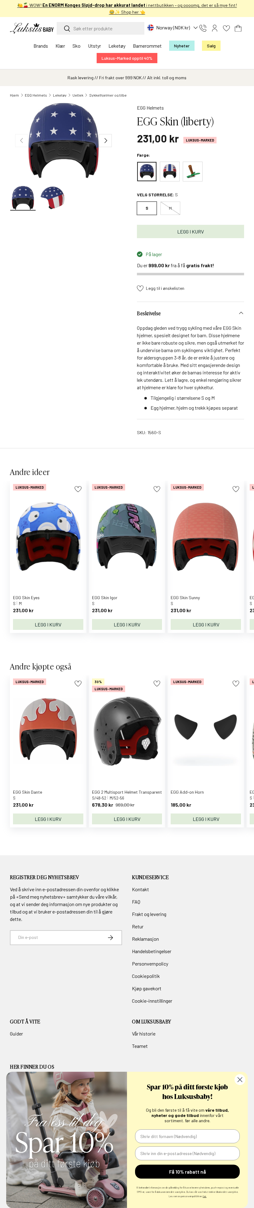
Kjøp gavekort (146, 988)
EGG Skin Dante (27, 792)
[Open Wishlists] (226, 28)
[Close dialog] (239, 1079)
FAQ (136, 902)
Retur (137, 926)
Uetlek (77, 95)
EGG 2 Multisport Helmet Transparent (127, 792)
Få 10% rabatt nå (187, 1172)
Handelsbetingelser (151, 951)
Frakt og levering (149, 914)
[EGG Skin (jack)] (170, 171)
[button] (238, 28)
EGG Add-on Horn (187, 792)
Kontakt (140, 889)
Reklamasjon (145, 939)
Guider (16, 1033)
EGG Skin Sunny (185, 597)
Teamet (140, 1046)
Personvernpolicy (150, 963)
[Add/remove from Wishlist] (78, 489)
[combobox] (100, 28)
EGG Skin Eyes (26, 597)
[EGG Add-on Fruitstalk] (193, 171)
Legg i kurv (190, 231)
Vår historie (143, 1033)
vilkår (110, 897)
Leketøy (60, 95)
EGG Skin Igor (104, 597)
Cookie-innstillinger (152, 1001)
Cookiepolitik (146, 976)
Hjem (14, 95)
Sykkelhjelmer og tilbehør (111, 95)
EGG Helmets (36, 95)
